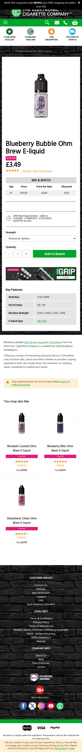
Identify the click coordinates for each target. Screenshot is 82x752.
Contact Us (41, 585)
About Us (41, 656)
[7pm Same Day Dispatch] (72, 31)
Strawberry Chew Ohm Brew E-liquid (22, 520)
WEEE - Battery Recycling (41, 634)
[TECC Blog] (59, 706)
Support (41, 597)
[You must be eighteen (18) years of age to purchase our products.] (40, 690)
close (72, 748)
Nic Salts (42, 321)
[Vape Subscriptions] (51, 31)
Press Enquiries (41, 663)
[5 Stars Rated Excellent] (9, 31)
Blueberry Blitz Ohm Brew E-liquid (60, 448)
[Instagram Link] (41, 706)
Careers (41, 667)
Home (8, 51)
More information (40, 697)
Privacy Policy (41, 622)
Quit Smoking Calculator (41, 604)
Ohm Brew (55, 342)
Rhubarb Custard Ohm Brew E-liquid (21, 448)
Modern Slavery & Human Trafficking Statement (41, 630)
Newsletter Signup (57, 22)
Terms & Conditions (41, 618)
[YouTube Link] (50, 706)
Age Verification (41, 593)
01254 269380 (65, 22)
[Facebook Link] (22, 706)
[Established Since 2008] (30, 31)
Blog (41, 659)
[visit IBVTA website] (41, 677)
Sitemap (41, 641)
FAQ (41, 600)
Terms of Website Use (41, 626)
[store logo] (41, 12)
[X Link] (32, 706)
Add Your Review (42, 171)
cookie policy (61, 748)
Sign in (64, 381)
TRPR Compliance (41, 637)
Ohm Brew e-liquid (34, 342)
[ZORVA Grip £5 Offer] (41, 280)
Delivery (41, 589)
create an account (20, 384)
